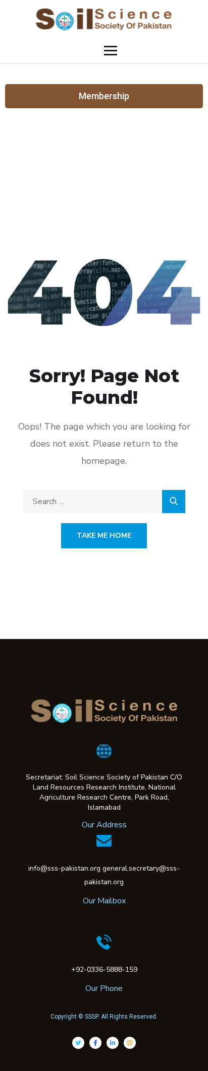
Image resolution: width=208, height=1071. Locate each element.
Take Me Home (104, 535)
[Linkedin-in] (113, 1043)
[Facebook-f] (95, 1043)
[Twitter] (78, 1043)
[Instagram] (130, 1043)
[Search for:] (104, 501)
